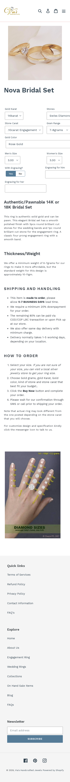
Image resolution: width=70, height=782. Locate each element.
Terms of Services (19, 574)
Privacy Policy (16, 593)
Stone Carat (11, 123)
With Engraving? (14, 168)
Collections (14, 676)
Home (11, 638)
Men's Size (11, 153)
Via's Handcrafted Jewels (28, 770)
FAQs (10, 704)
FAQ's (11, 612)
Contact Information (20, 603)
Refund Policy (16, 584)
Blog (10, 695)
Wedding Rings (16, 666)
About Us (13, 647)
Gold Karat (11, 109)
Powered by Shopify (53, 770)
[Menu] (64, 11)
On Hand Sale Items (20, 685)
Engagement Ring (18, 657)
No (20, 173)
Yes (11, 173)
